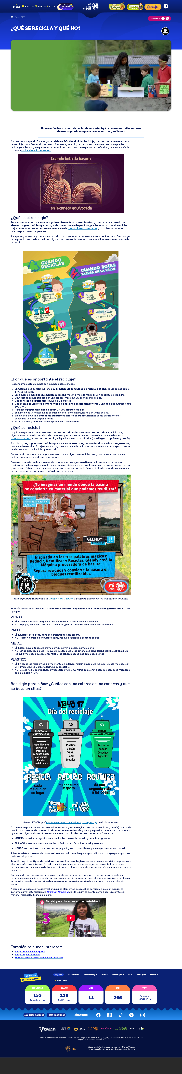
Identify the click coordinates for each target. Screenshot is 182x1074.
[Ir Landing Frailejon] (116, 6)
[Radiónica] (106, 1028)
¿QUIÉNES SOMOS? (34, 1015)
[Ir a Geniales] (153, 6)
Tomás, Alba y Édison (61, 598)
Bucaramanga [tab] (90, 975)
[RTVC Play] (137, 1028)
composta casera (20, 438)
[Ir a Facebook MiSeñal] (98, 1015)
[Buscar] (166, 6)
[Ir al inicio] (91, 6)
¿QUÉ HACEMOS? (56, 1015)
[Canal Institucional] (79, 1028)
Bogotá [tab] (58, 975)
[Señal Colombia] (65, 1028)
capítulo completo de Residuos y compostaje (71, 822)
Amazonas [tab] (62, 980)
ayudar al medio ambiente (82, 228)
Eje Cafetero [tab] (73, 975)
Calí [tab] (130, 975)
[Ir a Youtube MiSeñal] (109, 1015)
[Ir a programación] (66, 6)
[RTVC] (47, 1029)
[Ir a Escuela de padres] (135, 6)
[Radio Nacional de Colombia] (93, 1028)
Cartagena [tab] (141, 975)
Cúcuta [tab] (104, 975)
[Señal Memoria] (121, 1028)
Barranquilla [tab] (118, 975)
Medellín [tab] (154, 975)
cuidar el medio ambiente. (36, 150)
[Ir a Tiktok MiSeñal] (120, 1015)
